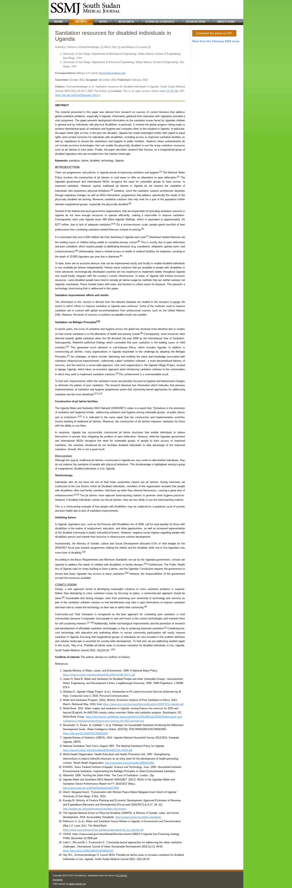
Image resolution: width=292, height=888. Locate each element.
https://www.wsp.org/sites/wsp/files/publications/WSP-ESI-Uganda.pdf (143, 704)
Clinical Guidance (159, 21)
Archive (80, 21)
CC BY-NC (122, 875)
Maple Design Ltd (77, 884)
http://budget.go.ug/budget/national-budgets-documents (94, 808)
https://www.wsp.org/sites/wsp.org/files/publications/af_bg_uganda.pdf (103, 829)
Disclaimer (58, 879)
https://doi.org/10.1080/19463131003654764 (88, 850)
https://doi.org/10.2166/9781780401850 (85, 733)
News (103, 21)
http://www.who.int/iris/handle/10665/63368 (129, 762)
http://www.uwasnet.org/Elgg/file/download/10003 (91, 787)
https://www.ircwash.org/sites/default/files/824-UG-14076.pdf (97, 750)
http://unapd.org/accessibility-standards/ (138, 817)
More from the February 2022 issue (215, 41)
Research (126, 21)
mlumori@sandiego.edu (112, 73)
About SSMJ (226, 21)
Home (58, 21)
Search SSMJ (195, 21)
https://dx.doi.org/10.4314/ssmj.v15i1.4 (77, 95)
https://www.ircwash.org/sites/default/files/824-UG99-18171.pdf (99, 674)
